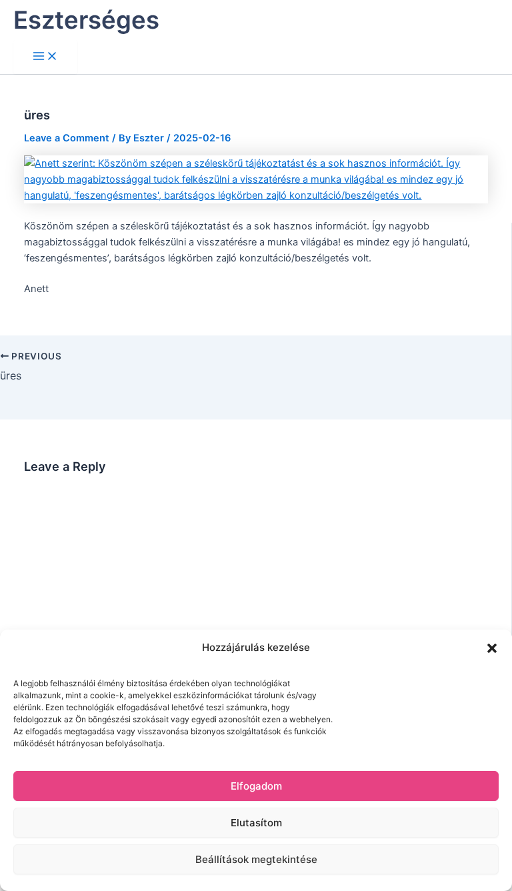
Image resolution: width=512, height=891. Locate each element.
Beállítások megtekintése (256, 859)
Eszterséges (86, 20)
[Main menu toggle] (45, 57)
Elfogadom (256, 786)
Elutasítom (256, 822)
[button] (492, 648)
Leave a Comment (66, 138)
